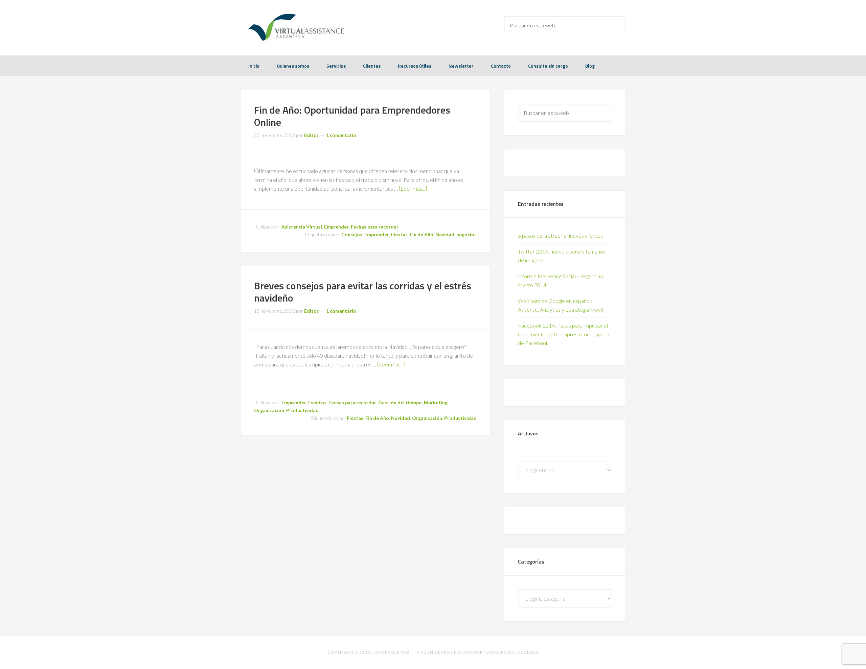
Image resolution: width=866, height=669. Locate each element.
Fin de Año (421, 234)
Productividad (302, 410)
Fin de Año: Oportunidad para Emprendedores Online (352, 116)
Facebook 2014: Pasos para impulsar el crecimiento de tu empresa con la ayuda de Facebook (563, 334)
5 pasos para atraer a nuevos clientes (560, 235)
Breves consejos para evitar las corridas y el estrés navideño (362, 292)
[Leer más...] (413, 188)
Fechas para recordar (374, 227)
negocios (466, 234)
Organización (269, 410)
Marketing (436, 402)
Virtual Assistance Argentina (294, 27)
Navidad (444, 234)
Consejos (351, 234)
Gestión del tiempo (400, 402)
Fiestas (399, 234)
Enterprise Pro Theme (399, 652)
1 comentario (341, 135)
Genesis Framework (458, 652)
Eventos (317, 402)
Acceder (528, 652)
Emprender (336, 227)
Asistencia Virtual (301, 227)
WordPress (500, 652)
